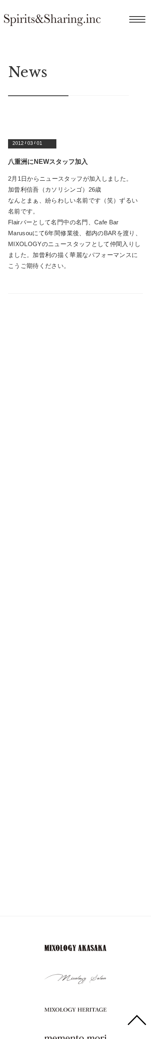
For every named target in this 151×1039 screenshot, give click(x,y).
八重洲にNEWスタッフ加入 (48, 161)
